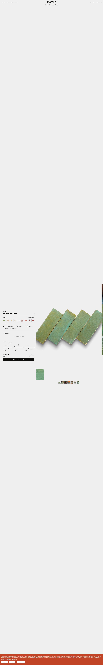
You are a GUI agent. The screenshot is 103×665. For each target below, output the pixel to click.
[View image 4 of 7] (68, 382)
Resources (51, 4)
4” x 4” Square (29, 326)
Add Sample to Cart (18, 336)
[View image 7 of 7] (78, 382)
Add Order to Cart (18, 359)
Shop (46, 4)
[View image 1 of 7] (59, 382)
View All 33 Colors (30, 317)
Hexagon (7, 328)
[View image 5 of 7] (71, 382)
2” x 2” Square (19, 326)
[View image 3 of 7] (65, 382)
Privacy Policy (14, 659)
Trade (56, 4)
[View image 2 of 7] (62, 382)
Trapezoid (14, 328)
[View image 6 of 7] (75, 382)
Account (92, 2)
